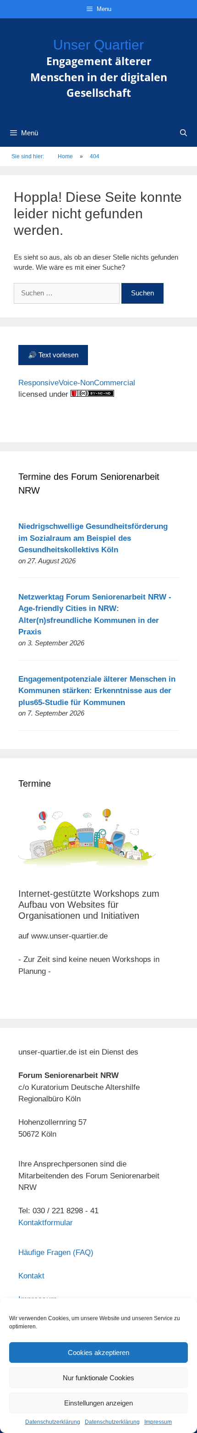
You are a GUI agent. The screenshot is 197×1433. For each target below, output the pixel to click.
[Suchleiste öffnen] (183, 133)
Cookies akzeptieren (98, 1352)
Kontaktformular (45, 1222)
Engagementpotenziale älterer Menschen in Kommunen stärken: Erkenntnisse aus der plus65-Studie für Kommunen (96, 691)
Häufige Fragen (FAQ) (55, 1252)
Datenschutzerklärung (52, 1422)
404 (94, 156)
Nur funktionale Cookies (98, 1378)
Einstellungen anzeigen (98, 1403)
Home (65, 156)
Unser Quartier (98, 44)
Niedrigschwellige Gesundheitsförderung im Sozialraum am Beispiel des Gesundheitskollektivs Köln (93, 538)
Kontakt (31, 1276)
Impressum (158, 1422)
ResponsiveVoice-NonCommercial (76, 382)
